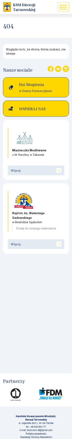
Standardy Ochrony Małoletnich (36, 437)
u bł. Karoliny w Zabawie (28, 154)
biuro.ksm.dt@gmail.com (40, 430)
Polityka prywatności (36, 433)
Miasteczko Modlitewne (29, 150)
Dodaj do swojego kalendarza (36, 228)
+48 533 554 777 (38, 426)
